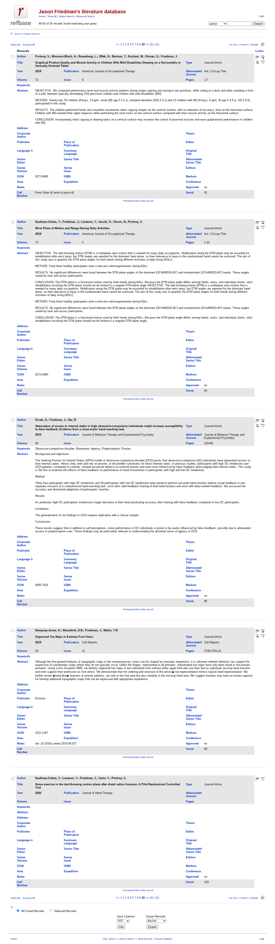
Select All (15, 44)
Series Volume (22, 169)
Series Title (71, 159)
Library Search (126, 939)
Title (20, 62)
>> (147, 44)
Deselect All (29, 44)
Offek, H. (104, 56)
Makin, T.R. (111, 630)
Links (259, 51)
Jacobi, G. (105, 221)
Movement (82, 448)
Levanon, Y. (89, 221)
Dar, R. (72, 419)
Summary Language (70, 152)
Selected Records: (65, 911)
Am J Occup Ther (215, 71)
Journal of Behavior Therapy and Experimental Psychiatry (118, 434)
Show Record (145, 939)
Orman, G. (152, 56)
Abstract (22, 90)
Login (261, 16)
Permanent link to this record (138, 201)
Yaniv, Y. (104, 778)
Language (23, 150)
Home (42, 16)
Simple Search (66, 16)
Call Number (22, 194)
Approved (192, 187)
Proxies (126, 448)
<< (117, 44)
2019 (38, 434)
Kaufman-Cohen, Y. (48, 221)
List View (233, 44)
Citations (244, 44)
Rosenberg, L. (87, 56)
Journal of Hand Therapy (97, 793)
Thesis (190, 133)
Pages (190, 79)
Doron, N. (120, 221)
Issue (67, 79)
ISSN (20, 176)
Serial (190, 192)
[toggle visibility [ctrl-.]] (12, 908)
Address (22, 128)
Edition (191, 167)
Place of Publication (71, 143)
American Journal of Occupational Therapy (108, 71)
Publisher (23, 142)
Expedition (71, 181)
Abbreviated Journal (194, 73)
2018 (38, 71)
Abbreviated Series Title (194, 161)
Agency (95, 448)
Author (21, 56)
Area (20, 181)
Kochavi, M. (136, 56)
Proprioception (111, 448)
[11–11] (154, 44)
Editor (190, 142)
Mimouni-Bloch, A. (64, 56)
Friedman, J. (169, 56)
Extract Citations (163, 939)
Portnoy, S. (42, 56)
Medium (191, 176)
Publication (71, 71)
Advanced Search (85, 16)
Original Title (191, 152)
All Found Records (32, 911)
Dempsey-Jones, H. (48, 630)
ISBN (67, 176)
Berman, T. (119, 56)
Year (20, 71)
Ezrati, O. (41, 419)
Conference (193, 181)
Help (262, 939)
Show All (51, 16)
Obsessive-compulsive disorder (54, 448)
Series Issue (68, 169)
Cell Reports (89, 642)
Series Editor (21, 161)
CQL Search (109, 939)
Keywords (23, 85)
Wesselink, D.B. (73, 630)
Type (189, 62)
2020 (38, 793)
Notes (20, 187)
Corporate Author (23, 135)
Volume (22, 79)
